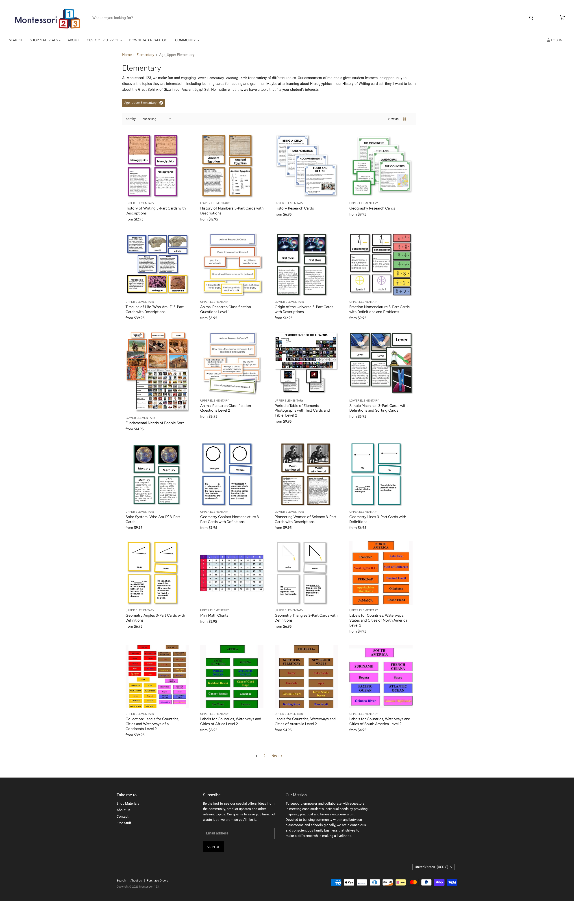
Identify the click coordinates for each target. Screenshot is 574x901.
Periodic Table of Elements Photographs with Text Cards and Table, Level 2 (302, 410)
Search (15, 40)
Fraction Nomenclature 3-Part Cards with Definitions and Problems (379, 309)
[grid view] (404, 119)
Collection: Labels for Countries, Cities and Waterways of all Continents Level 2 (152, 724)
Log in (556, 40)
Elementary (145, 55)
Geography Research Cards (372, 208)
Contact (122, 817)
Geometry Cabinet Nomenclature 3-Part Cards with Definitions (230, 519)
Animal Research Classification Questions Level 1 (225, 309)
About (73, 40)
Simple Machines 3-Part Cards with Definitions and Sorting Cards (378, 408)
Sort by (131, 119)
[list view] (410, 119)
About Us (123, 810)
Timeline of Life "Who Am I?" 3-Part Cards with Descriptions (155, 309)
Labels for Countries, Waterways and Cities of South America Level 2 (379, 721)
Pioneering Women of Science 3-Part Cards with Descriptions (305, 519)
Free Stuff (124, 823)
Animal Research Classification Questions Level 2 (225, 408)
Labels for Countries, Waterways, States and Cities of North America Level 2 (378, 620)
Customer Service (103, 40)
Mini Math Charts (214, 615)
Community (186, 40)
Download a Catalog (148, 40)
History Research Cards (294, 208)
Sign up (213, 847)
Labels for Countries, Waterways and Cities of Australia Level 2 (305, 721)
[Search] (531, 18)
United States (431, 867)
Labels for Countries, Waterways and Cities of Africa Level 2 (230, 721)
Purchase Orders (157, 880)
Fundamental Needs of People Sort (155, 423)
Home (127, 55)
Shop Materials (44, 40)
